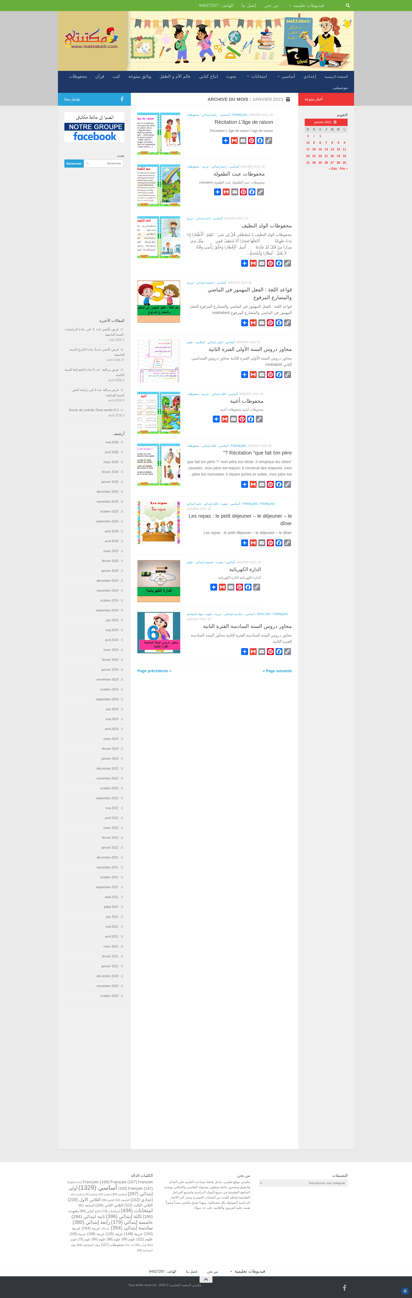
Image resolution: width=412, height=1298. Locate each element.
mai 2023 (112, 719)
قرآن (99, 76)
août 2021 (111, 897)
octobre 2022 (109, 788)
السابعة (86, 1205)
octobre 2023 (109, 689)
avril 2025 (111, 541)
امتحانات (259, 76)
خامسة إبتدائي (205, 282)
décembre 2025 (107, 491)
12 (338, 149)
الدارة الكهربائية (245, 569)
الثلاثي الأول (84, 1199)
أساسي (288, 76)
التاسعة (122, 1200)
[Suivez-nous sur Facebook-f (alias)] (121, 99)
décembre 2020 (107, 976)
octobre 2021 (109, 877)
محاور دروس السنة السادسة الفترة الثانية (247, 626)
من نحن (271, 5)
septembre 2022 (107, 798)
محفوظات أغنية (247, 401)
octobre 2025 (109, 511)
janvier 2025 (109, 570)
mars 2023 (110, 739)
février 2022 (110, 837)
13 (332, 149)
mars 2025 (110, 551)
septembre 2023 (107, 699)
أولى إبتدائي (215, 342)
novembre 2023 (107, 679)
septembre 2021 (107, 887)
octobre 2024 (109, 600)
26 (338, 162)
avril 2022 (111, 818)
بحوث (231, 76)
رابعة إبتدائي (210, 114)
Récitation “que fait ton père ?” (257, 453)
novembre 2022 (107, 778)
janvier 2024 (109, 669)
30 (314, 162)
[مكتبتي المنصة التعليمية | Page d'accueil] (91, 37)
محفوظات (78, 76)
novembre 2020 (107, 986)
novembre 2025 (107, 501)
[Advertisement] (94, 242)
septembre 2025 (107, 521)
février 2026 (110, 472)
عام (105, 1228)
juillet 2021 (111, 907)
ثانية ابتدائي (203, 218)
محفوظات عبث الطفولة (239, 174)
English (263, 614)
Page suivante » (277, 671)
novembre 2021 (107, 867)
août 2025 (111, 531)
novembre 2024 (107, 590)
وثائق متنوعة (139, 76)
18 (344, 156)
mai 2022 (112, 808)
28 (326, 162)
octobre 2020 (109, 996)
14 (326, 149)
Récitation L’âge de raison (244, 122)
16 (314, 149)
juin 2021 (112, 916)
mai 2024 (112, 630)
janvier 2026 (109, 482)
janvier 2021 (109, 966)
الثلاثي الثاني (109, 1205)
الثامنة (108, 1200)
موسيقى (340, 87)
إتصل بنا (249, 5)
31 (308, 162)
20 (332, 156)
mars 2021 (110, 946)
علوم (190, 342)
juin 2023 (112, 709)
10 (308, 142)
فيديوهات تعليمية (308, 5)
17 (308, 149)
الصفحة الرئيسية (336, 76)
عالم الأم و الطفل (175, 76)
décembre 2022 (107, 768)
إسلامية (200, 342)
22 (320, 156)
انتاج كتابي (208, 76)
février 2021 (110, 956)
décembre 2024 (107, 580)
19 (338, 156)
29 (320, 162)
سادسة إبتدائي (233, 614)
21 (326, 156)
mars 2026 (110, 462)
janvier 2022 (109, 847)
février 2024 (110, 659)
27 (332, 162)
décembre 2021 (107, 857)
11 (344, 149)
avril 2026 (111, 452)
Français (239, 114)
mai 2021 (112, 926)
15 (320, 149)
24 (308, 156)
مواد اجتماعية (195, 614)
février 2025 (110, 561)
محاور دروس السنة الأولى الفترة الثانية (250, 349)
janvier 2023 (109, 758)
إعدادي (309, 76)
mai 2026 (112, 442)
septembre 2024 (107, 610)
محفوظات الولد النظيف (266, 225)
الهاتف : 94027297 (216, 5)
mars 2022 (110, 828)
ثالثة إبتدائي (218, 394)
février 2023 (110, 748)
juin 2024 (112, 620)
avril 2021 (111, 936)
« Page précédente (154, 671)
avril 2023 (111, 729)
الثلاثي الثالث (138, 1205)
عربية (205, 166)
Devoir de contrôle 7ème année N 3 (93, 410)
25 (344, 162)
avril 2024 (111, 640)
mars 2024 (110, 650)
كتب (116, 76)
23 (314, 156)
